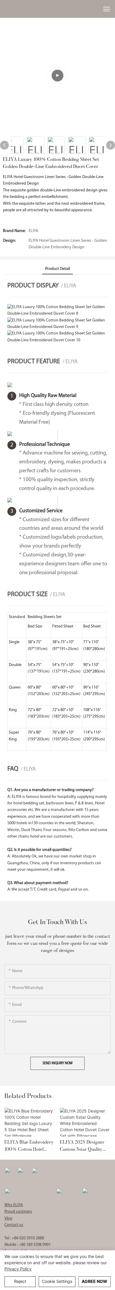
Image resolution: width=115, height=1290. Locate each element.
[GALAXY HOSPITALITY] (67, 1191)
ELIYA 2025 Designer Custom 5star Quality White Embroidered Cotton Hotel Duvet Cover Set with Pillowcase (82, 1146)
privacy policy (18, 1268)
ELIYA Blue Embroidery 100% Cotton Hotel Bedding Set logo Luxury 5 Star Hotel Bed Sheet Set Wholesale (29, 1146)
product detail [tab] (57, 269)
